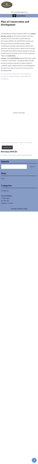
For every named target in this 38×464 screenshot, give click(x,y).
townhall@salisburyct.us (20, 12)
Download (7, 147)
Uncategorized (5, 190)
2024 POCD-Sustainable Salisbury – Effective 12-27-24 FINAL (16, 142)
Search (5, 161)
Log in (3, 178)
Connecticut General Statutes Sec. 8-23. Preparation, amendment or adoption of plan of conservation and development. (16, 76)
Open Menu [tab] (21, 15)
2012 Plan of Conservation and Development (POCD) (16, 155)
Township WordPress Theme (19, 208)
